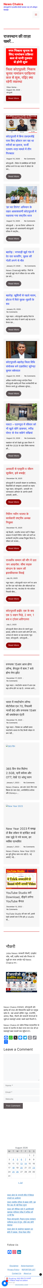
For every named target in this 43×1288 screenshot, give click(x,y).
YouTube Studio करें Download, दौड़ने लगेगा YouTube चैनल (19, 897)
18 (13, 1168)
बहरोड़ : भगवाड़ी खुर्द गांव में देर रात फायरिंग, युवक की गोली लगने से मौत (20, 256)
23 (33, 1168)
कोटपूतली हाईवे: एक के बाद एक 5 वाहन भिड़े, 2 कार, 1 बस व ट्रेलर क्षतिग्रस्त (20, 615)
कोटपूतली (9, 93)
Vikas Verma (11, 87)
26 (17, 1172)
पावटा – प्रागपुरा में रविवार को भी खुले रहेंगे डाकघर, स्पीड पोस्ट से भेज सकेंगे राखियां (21, 429)
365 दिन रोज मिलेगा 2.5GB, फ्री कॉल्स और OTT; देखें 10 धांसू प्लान (19, 773)
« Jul (20, 1183)
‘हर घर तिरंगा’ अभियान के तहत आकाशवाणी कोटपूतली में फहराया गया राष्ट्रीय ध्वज (21, 211)
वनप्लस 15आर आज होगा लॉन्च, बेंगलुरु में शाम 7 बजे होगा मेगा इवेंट (19, 668)
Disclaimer (14, 1266)
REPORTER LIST (28, 1269)
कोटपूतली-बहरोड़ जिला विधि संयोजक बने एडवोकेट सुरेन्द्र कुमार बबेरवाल (20, 366)
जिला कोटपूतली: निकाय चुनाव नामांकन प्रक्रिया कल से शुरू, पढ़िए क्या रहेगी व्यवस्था (20, 75)
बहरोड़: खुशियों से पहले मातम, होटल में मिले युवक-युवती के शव (21, 300)
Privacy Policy (13, 1269)
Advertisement (27, 1266)
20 (21, 1168)
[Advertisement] (21, 1125)
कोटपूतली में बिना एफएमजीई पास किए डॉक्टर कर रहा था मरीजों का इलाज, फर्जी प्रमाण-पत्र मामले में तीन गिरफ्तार (20, 145)
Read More (13, 98)
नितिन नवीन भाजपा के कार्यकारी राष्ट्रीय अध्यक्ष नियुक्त (18, 518)
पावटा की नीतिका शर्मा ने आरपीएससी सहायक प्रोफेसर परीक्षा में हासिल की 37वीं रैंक (20, 1212)
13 (21, 1163)
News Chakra (13, 4)
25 (13, 1172)
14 (25, 1163)
